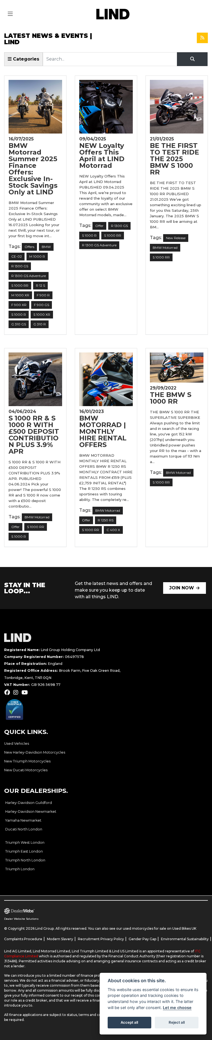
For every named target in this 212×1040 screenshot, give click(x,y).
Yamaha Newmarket (23, 820)
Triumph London (20, 869)
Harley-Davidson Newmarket (30, 811)
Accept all (129, 1022)
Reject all (177, 1022)
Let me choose (177, 1007)
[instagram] (17, 692)
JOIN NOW (181, 587)
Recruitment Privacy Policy (101, 939)
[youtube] (26, 692)
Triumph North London (25, 860)
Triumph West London (24, 842)
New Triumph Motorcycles (27, 761)
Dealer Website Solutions (21, 918)
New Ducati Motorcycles (25, 770)
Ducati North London (23, 829)
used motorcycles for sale (144, 928)
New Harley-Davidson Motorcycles (34, 752)
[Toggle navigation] (10, 14)
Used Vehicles (16, 743)
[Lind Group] (112, 13)
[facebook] (8, 692)
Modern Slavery (60, 939)
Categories (25, 59)
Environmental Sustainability (185, 939)
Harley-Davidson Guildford (28, 803)
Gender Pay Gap (142, 939)
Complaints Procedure (23, 939)
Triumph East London (24, 851)
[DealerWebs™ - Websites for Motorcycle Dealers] (100, 911)
